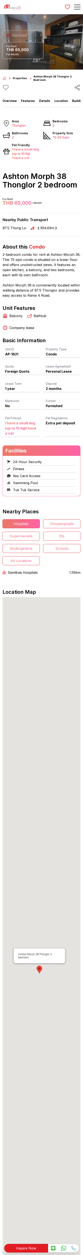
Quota (9, 366)
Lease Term (13, 383)
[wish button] (67, 7)
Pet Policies (13, 418)
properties (20, 78)
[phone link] (74, 1248)
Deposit (51, 383)
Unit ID (9, 349)
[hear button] (6, 87)
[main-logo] (12, 7)
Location (61, 101)
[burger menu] (77, 7)
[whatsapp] (63, 1248)
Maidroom (12, 401)
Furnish (51, 401)
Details (44, 101)
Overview (10, 101)
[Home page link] (4, 78)
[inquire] (53, 1248)
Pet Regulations (57, 418)
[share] (77, 87)
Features (28, 101)
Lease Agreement (58, 366)
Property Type (56, 349)
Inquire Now (26, 1248)
